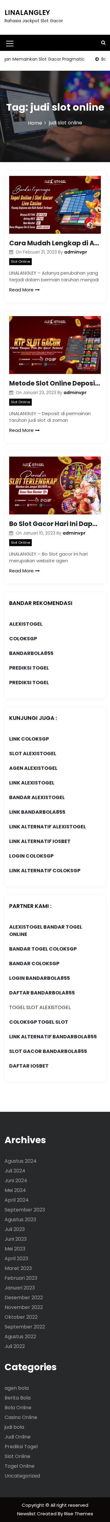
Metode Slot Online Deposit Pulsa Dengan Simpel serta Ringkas (55, 383)
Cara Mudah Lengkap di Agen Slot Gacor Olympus (55, 243)
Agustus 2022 (20, 1336)
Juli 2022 (15, 1346)
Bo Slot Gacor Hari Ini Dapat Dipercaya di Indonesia (55, 523)
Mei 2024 (15, 1190)
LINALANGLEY (27, 12)
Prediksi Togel (21, 1446)
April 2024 (17, 1200)
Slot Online (20, 261)
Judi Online (18, 1436)
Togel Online (20, 1466)
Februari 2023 (21, 1278)
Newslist (27, 1513)
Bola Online (18, 1407)
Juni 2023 (16, 1239)
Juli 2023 (15, 1229)
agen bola (17, 1388)
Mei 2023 (15, 1248)
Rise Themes (78, 1513)
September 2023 (25, 1209)
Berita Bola (18, 1397)
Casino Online (21, 1417)
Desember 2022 (24, 1297)
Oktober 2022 (21, 1317)
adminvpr (75, 252)
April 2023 (16, 1258)
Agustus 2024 (21, 1161)
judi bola (14, 1427)
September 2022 (25, 1326)
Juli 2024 (15, 1170)
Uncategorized (22, 1475)
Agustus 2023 (20, 1219)
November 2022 (24, 1307)
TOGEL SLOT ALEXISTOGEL (40, 1007)
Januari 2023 (20, 1287)
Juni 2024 (16, 1180)
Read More (21, 289)
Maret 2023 (18, 1268)
